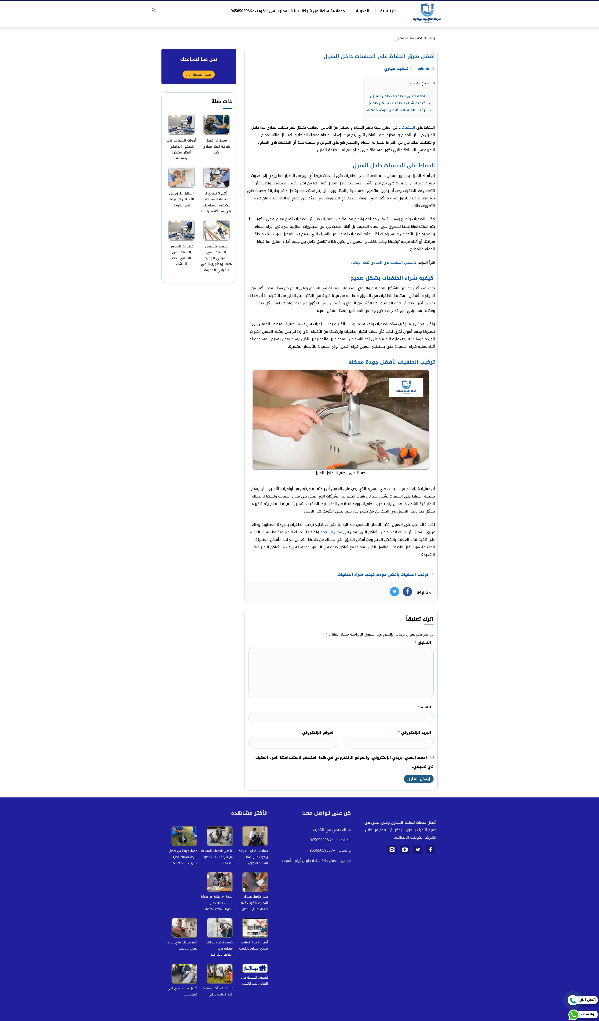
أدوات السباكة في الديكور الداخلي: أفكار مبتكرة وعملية (181, 149)
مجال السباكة (331, 532)
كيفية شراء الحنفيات (356, 574)
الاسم (424, 707)
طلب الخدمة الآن (198, 74)
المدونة (362, 11)
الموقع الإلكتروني (318, 732)
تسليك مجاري (405, 38)
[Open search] (154, 10)
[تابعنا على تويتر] (418, 851)
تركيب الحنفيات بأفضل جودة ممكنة (397, 110)
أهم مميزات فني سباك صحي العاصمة (182, 945)
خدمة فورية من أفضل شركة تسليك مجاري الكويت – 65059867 (183, 857)
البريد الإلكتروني (414, 732)
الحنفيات (409, 127)
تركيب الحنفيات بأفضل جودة (402, 574)
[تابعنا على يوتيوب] (405, 851)
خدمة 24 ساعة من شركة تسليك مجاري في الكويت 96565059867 (288, 11)
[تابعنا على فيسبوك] (431, 851)
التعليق (422, 642)
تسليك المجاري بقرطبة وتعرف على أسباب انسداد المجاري (253, 857)
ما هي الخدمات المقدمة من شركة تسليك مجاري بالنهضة (217, 857)
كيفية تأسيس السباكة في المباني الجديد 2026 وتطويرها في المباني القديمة (216, 258)
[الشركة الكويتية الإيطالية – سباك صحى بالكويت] (427, 14)
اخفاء (414, 83)
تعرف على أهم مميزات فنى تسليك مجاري (217, 991)
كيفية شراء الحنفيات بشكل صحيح (398, 103)
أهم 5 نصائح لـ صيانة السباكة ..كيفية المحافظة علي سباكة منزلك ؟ (216, 202)
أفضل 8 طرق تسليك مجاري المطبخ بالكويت (253, 945)
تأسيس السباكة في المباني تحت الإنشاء (383, 262)
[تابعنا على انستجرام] (392, 851)
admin (423, 68)
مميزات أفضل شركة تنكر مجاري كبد (216, 146)
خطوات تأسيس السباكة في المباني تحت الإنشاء (181, 255)
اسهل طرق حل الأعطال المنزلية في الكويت (181, 199)
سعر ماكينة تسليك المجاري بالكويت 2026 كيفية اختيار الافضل (254, 903)
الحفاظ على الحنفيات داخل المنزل (398, 96)
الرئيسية (388, 11)
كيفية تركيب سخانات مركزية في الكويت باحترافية (219, 948)
